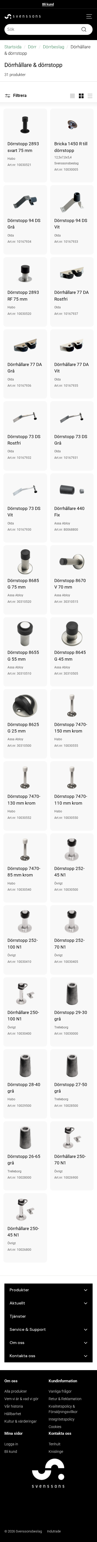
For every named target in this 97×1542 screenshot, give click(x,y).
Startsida (12, 46)
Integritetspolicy (61, 1419)
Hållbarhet (12, 1414)
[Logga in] (81, 16)
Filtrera (19, 95)
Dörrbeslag (53, 46)
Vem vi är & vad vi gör (21, 1399)
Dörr (32, 46)
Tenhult (55, 1444)
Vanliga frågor (60, 1391)
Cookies (55, 1427)
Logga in (11, 1444)
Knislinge (56, 1451)
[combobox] (48, 29)
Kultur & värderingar (20, 1421)
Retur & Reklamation (65, 1399)
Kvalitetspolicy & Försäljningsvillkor (63, 1409)
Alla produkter (15, 1391)
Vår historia (13, 1406)
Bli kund (48, 4)
